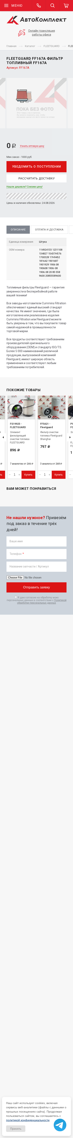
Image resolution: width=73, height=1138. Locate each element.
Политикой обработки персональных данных (42, 601)
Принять (15, 1128)
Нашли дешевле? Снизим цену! (24, 186)
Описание (18, 229)
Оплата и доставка (49, 229)
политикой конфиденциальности (27, 1120)
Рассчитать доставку (36, 178)
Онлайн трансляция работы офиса (41, 32)
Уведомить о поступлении (36, 166)
